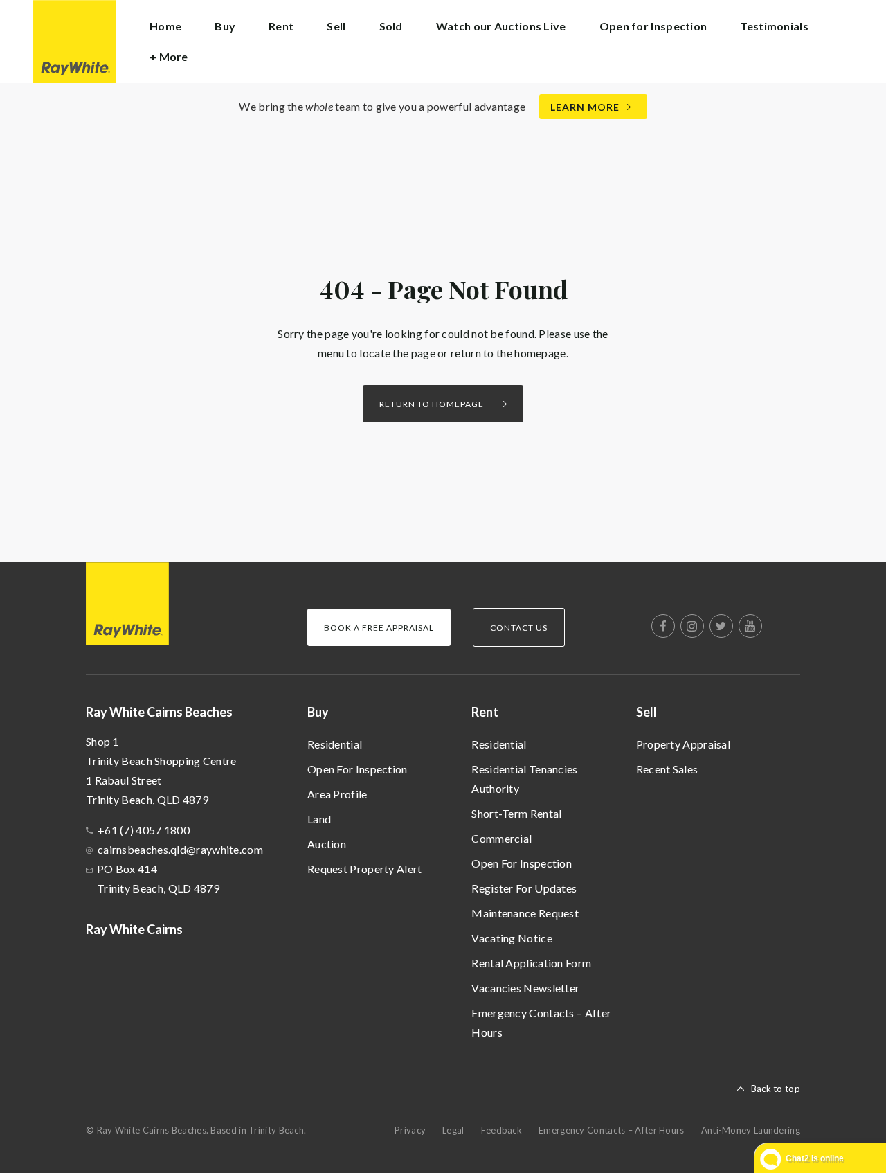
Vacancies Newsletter (525, 987)
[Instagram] (692, 626)
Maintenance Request (525, 913)
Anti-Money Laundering (750, 1130)
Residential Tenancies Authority (524, 778)
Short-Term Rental (516, 813)
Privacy (410, 1130)
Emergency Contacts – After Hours (541, 1022)
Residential (334, 744)
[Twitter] (721, 626)
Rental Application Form (531, 962)
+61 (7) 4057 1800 (144, 829)
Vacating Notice (511, 937)
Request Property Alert (364, 868)
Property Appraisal (683, 744)
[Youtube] (750, 626)
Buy (318, 711)
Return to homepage (431, 404)
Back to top (775, 1088)
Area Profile (337, 793)
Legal (453, 1130)
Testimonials (774, 26)
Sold (391, 26)
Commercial (501, 838)
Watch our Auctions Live (501, 26)
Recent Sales (667, 769)
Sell (646, 711)
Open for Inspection (653, 26)
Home (165, 26)
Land (319, 818)
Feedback (501, 1130)
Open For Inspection (357, 769)
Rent (484, 711)
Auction (326, 843)
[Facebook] (663, 626)
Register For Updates (524, 888)
